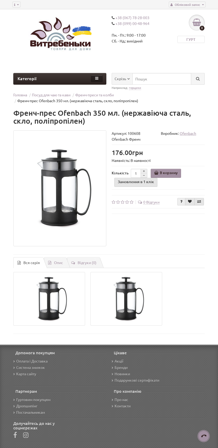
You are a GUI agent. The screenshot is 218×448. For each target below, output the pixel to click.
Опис (58, 262)
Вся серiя (31, 262)
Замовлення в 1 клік (136, 181)
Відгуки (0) (87, 262)
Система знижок (30, 367)
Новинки (122, 373)
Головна (20, 94)
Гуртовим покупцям (33, 399)
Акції (119, 361)
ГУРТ (190, 39)
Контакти (123, 405)
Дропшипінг (26, 405)
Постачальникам (30, 412)
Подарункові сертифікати (137, 380)
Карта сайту (26, 373)
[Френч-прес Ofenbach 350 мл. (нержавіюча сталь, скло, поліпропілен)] (59, 188)
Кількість (120, 172)
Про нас (121, 399)
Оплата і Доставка (32, 361)
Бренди (121, 367)
